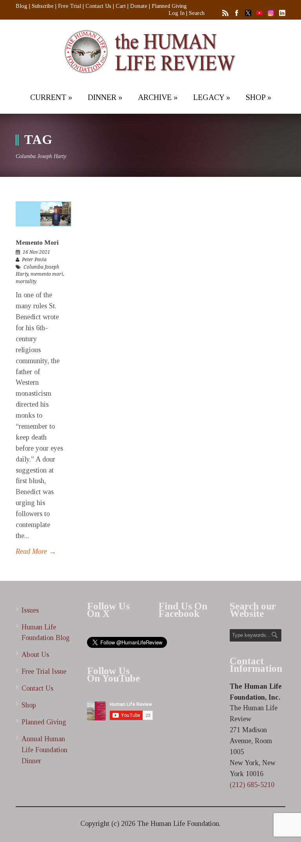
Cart (121, 6)
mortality (26, 281)
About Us (35, 654)
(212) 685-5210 (252, 785)
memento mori (47, 274)
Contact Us (98, 6)
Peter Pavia (34, 259)
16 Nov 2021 (36, 252)
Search (197, 13)
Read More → (36, 551)
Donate (138, 6)
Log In (177, 13)
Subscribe (43, 6)
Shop (29, 705)
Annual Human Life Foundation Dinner (44, 750)
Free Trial (69, 6)
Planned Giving (169, 6)
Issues (30, 610)
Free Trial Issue (44, 671)
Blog (21, 6)
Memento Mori (37, 242)
